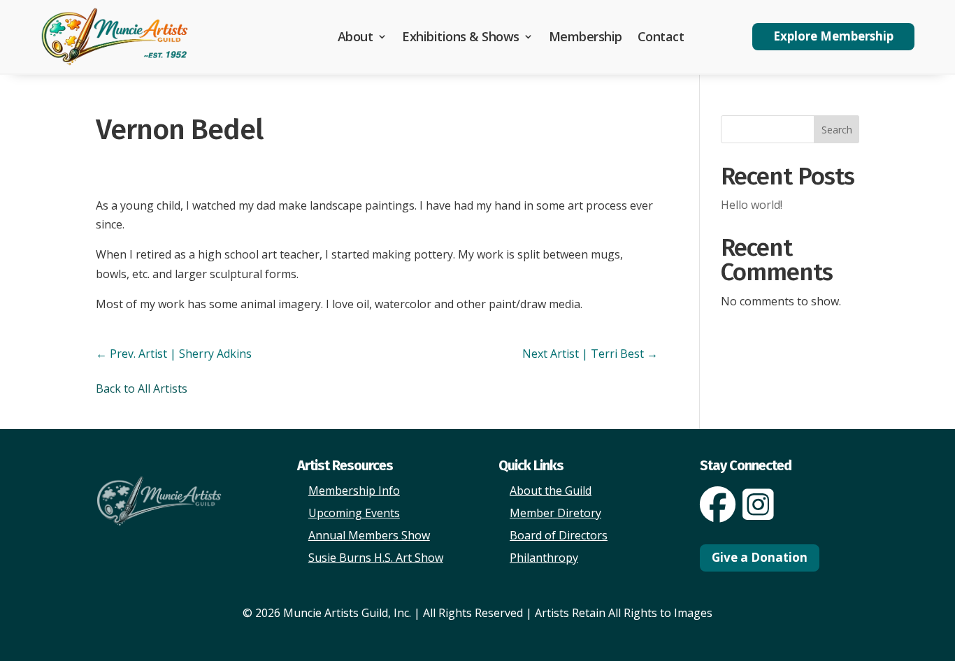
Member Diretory (555, 513)
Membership (585, 36)
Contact (661, 36)
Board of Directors (559, 535)
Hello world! (751, 204)
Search (836, 129)
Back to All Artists (141, 388)
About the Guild (550, 490)
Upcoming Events (354, 513)
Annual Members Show (369, 535)
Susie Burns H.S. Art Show (375, 557)
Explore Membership (833, 36)
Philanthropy (544, 557)
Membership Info (354, 490)
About (355, 36)
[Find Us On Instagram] (758, 513)
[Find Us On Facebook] (717, 513)
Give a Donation (759, 557)
